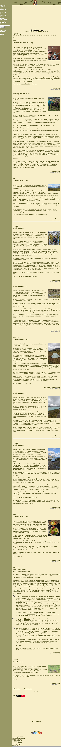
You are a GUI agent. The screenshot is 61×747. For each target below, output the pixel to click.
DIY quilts (27, 619)
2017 (38, 36)
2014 (48, 36)
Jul (20, 34)
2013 (52, 36)
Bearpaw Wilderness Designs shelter (49, 596)
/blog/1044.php (22, 738)
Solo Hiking (20, 742)
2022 (21, 36)
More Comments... (15, 745)
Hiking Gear (3, 11)
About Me (2, 31)
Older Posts (16, 689)
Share (14, 695)
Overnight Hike (3, 18)
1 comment (47, 387)
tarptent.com (31, 614)
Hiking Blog (3, 8)
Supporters (2, 28)
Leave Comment (56, 88)
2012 (55, 36)
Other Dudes (3, 33)
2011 (14, 37)
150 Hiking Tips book (41, 31)
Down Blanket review (22, 743)
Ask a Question (36, 721)
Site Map (2, 34)
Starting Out (3, 9)
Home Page (17, 737)
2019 (31, 36)
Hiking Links (3, 30)
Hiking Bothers (3, 19)
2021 (24, 36)
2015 (45, 36)
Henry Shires (40, 612)
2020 (28, 36)
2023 (17, 36)
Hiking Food (3, 13)
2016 (42, 36)
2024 (14, 36)
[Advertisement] (36, 16)
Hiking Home (3, 5)
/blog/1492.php (20, 736)
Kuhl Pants (20, 739)
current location (25, 84)
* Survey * (2, 6)
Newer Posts (28, 689)
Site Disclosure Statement (36, 691)
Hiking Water (3, 12)
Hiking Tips (3, 21)
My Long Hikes (3, 22)
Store (1, 24)
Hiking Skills (3, 15)
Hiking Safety (3, 16)
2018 (35, 36)
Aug (18, 34)
